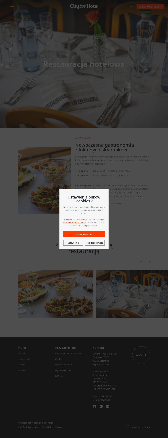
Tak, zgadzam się (84, 234)
